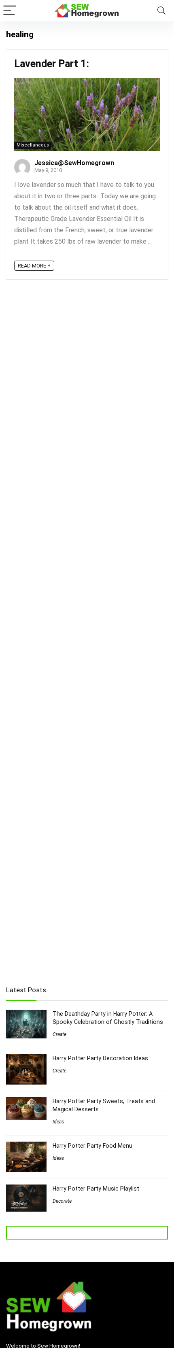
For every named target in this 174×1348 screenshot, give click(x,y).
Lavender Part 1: (51, 64)
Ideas (58, 1122)
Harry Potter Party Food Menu (92, 1145)
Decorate (62, 1201)
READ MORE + (34, 266)
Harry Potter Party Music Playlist (96, 1188)
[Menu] (9, 10)
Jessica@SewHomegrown (74, 163)
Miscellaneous (33, 145)
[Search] (161, 10)
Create (59, 1034)
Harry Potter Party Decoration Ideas (100, 1058)
